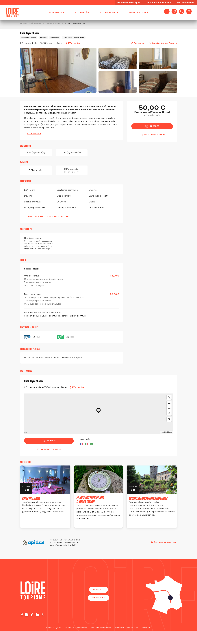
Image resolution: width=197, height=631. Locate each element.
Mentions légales (53, 628)
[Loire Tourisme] (12, 12)
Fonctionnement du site (101, 628)
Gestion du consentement (126, 628)
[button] (181, 11)
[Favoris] (174, 11)
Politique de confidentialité (76, 628)
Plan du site (146, 628)
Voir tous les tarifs (152, 115)
